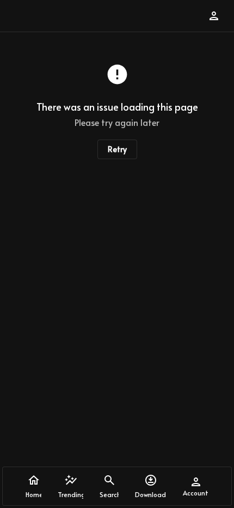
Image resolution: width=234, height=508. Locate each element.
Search (109, 494)
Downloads (151, 494)
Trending (70, 494)
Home (33, 494)
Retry (117, 149)
